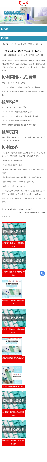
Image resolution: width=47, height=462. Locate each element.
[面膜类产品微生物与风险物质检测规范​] (13, 429)
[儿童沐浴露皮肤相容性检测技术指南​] (13, 260)
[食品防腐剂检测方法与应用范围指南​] (13, 400)
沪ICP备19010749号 (24, 456)
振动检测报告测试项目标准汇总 (36, 212)
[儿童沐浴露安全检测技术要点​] (13, 375)
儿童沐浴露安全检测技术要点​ (13, 387)
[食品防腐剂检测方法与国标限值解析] (13, 231)
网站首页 (5, 44)
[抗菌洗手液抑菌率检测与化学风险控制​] (13, 318)
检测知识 (13, 44)
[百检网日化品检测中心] (23, 3)
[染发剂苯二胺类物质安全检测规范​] (13, 289)
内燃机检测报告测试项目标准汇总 (20, 209)
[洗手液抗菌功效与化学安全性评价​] (13, 346)
